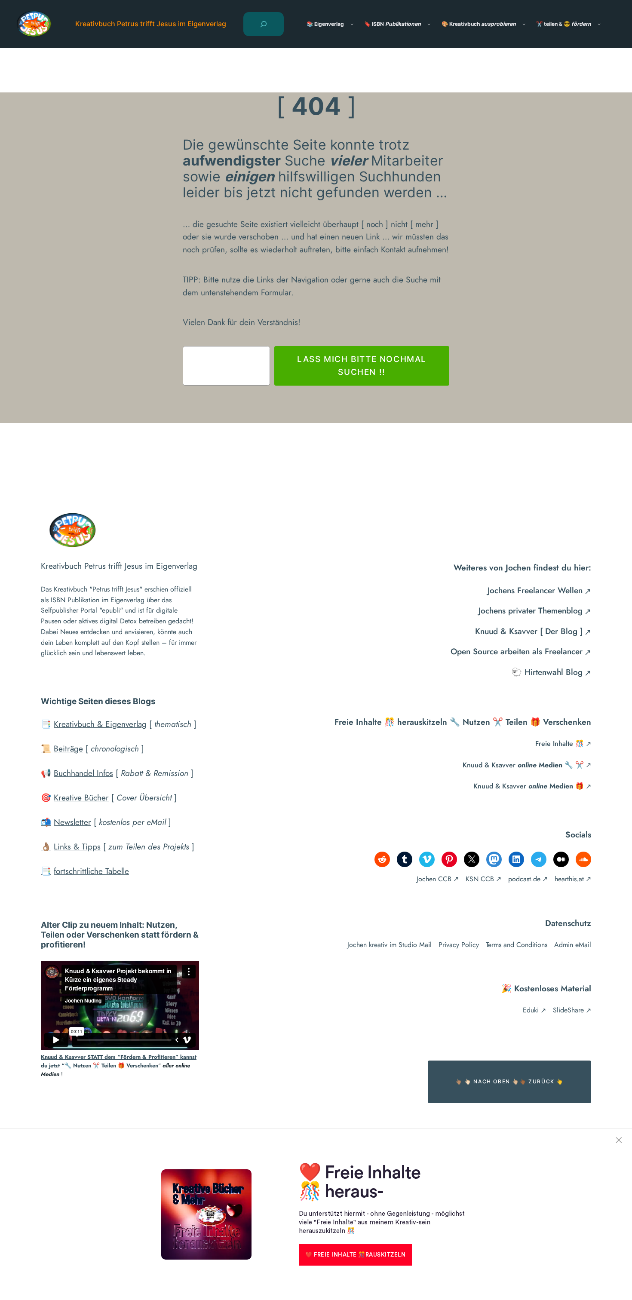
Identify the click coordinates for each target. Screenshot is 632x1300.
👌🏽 (46, 846)
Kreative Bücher (81, 797)
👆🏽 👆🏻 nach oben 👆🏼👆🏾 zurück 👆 (509, 1081)
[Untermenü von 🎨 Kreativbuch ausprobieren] (523, 23)
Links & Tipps (77, 846)
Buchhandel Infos (83, 773)
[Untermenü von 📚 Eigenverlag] (351, 23)
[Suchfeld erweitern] (263, 24)
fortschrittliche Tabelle (91, 871)
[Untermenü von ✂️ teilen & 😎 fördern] (599, 23)
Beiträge (68, 748)
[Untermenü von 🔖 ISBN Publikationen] (428, 23)
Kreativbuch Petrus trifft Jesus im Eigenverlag (150, 23)
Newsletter (72, 822)
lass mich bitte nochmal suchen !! (361, 365)
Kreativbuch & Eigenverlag (100, 724)
